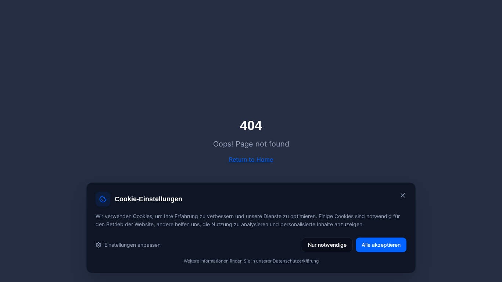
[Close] (402, 195)
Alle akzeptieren (381, 245)
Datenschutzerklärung (296, 261)
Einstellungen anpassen (132, 245)
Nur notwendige (327, 245)
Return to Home (251, 159)
